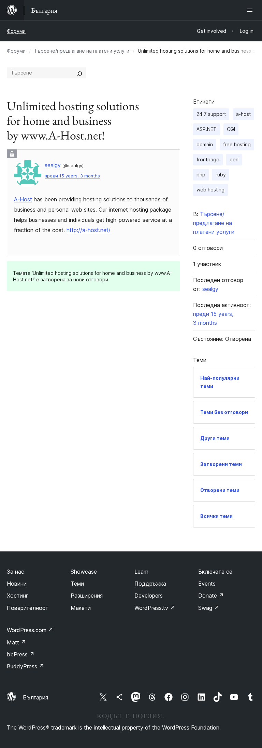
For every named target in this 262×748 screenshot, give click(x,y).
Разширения (87, 595)
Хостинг (17, 595)
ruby (221, 174)
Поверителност (27, 607)
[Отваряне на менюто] (251, 10)
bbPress (20, 654)
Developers (148, 595)
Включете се (215, 571)
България (35, 697)
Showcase (84, 571)
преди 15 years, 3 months (72, 175)
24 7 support (211, 114)
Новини (17, 583)
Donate (211, 595)
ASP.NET (206, 129)
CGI (231, 129)
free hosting (237, 144)
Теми (77, 583)
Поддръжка (150, 583)
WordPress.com (30, 630)
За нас (15, 571)
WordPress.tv (154, 607)
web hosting (210, 189)
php (200, 174)
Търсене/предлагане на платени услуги (81, 51)
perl (234, 159)
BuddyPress (25, 666)
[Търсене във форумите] (79, 72)
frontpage (207, 159)
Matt (16, 642)
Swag (208, 607)
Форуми (16, 31)
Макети (81, 607)
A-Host (23, 199)
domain (204, 144)
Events (207, 583)
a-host (243, 114)
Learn (141, 571)
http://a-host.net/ (89, 230)
